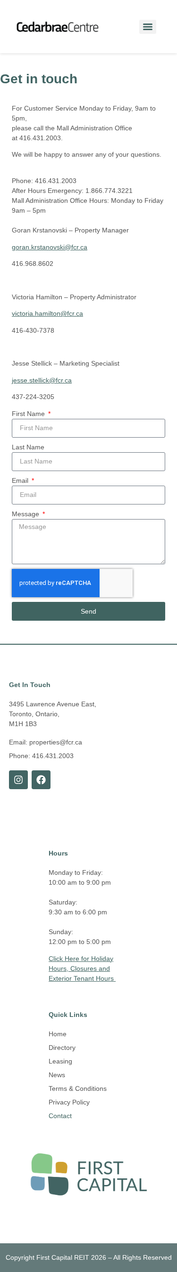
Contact (60, 1116)
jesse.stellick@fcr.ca (42, 380)
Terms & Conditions (78, 1088)
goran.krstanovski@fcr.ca (49, 247)
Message (26, 514)
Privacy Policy (69, 1102)
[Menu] (147, 27)
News (57, 1075)
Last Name (28, 447)
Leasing (60, 1061)
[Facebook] (41, 779)
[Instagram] (18, 779)
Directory (62, 1047)
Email (21, 480)
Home (58, 1034)
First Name (29, 413)
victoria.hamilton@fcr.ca (47, 313)
